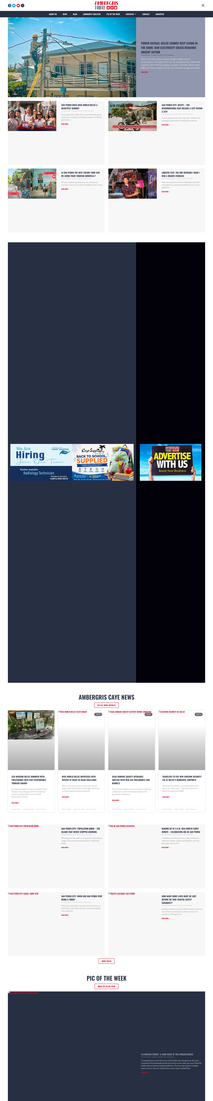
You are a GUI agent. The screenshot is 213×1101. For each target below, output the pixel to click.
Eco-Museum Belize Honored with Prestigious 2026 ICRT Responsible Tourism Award (29, 780)
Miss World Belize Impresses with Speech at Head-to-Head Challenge (79, 778)
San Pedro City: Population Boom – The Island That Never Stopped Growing (80, 830)
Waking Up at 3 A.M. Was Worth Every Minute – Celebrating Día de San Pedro (181, 830)
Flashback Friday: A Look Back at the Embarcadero (167, 1054)
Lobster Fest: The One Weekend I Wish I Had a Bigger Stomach (181, 174)
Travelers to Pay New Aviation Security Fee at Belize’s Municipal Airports (181, 778)
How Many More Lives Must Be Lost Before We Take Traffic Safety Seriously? (179, 899)
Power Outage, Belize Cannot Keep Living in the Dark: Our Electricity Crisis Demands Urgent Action (169, 47)
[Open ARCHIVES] (135, 14)
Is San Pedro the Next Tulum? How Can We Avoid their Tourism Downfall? (80, 174)
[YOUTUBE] (18, 5)
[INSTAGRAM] (22, 5)
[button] (203, 5)
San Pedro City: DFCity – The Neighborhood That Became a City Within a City (182, 108)
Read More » (145, 72)
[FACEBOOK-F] (9, 5)
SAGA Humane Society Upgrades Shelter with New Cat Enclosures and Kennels (131, 780)
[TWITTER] (14, 5)
